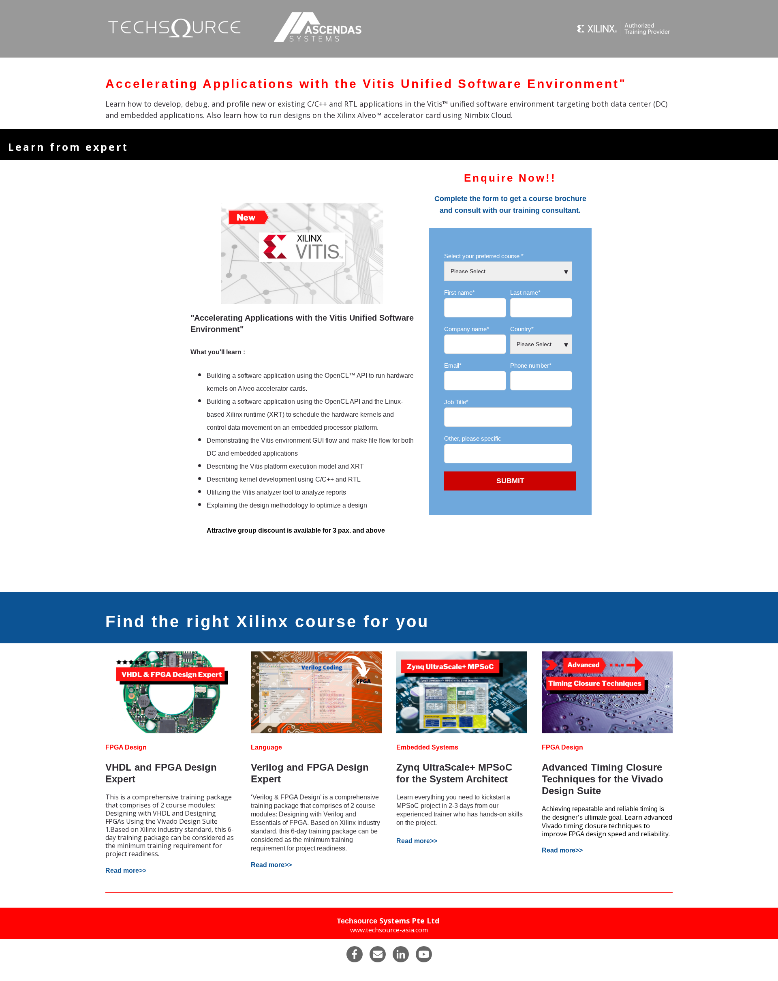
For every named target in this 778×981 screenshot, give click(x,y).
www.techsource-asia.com (389, 929)
